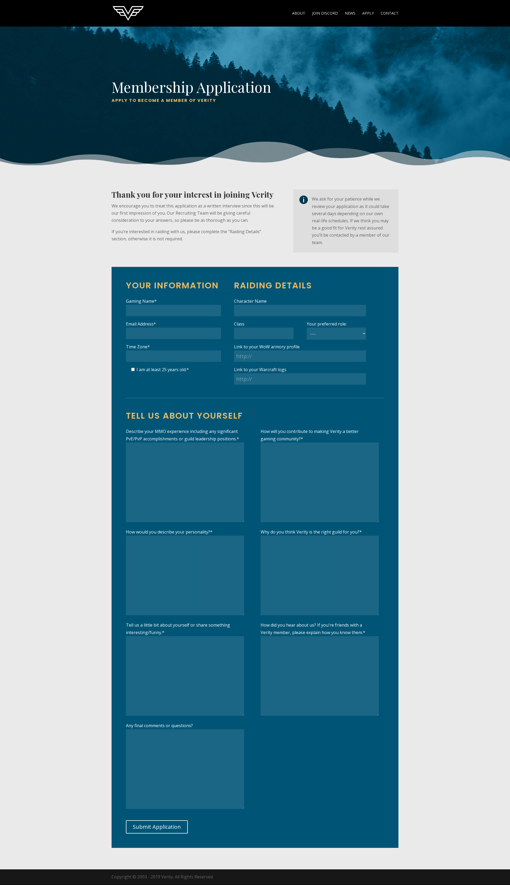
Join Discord (325, 13)
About (298, 13)
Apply (368, 13)
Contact (389, 13)
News (350, 13)
